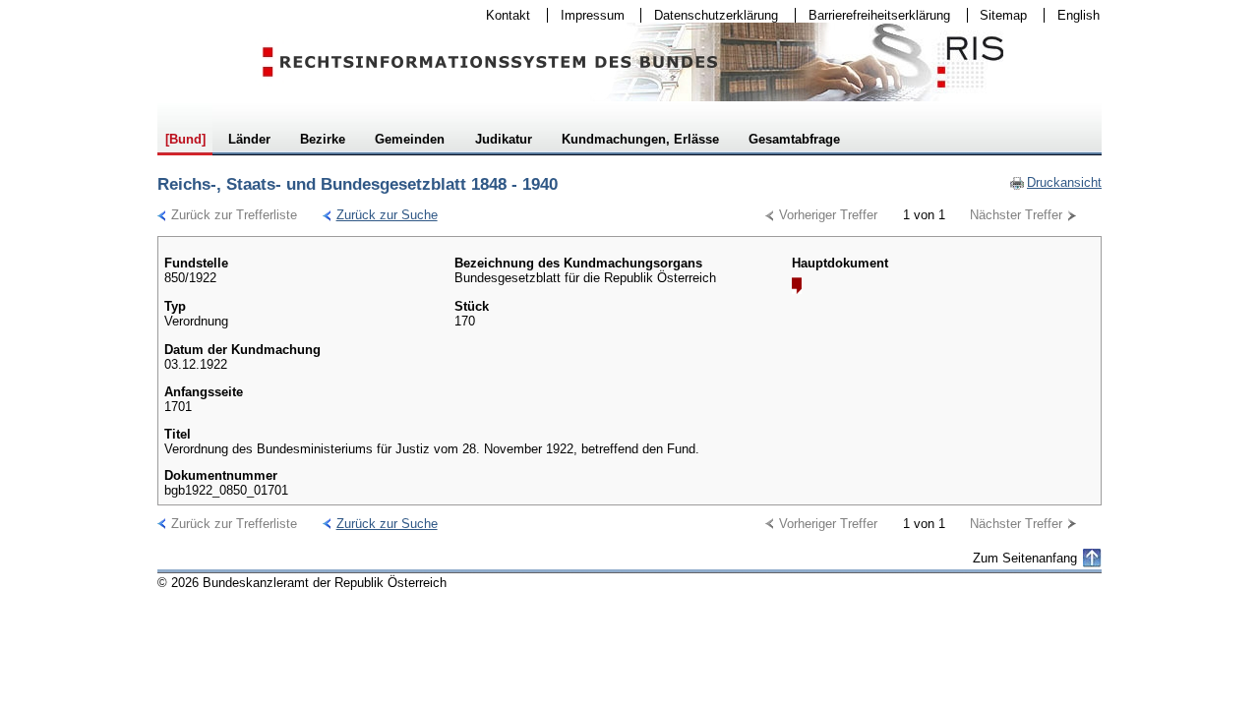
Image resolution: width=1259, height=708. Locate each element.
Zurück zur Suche (380, 214)
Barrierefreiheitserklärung (873, 15)
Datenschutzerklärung (709, 15)
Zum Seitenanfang (1025, 558)
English (1078, 15)
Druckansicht (1055, 182)
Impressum (586, 15)
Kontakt (501, 15)
